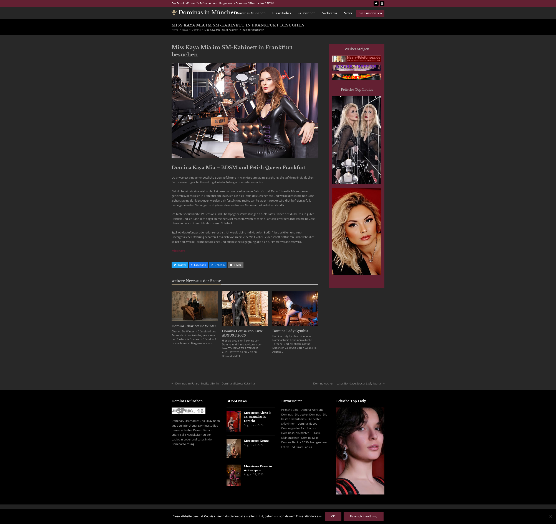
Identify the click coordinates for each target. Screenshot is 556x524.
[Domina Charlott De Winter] (195, 306)
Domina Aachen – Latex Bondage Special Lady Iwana (347, 383)
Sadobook (307, 428)
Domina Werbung (312, 410)
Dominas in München (208, 12)
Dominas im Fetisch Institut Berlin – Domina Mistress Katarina (215, 383)
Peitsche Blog (289, 410)
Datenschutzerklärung (363, 516)
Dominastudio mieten (295, 433)
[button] (180, 265)
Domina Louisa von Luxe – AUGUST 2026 (244, 333)
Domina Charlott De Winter (194, 326)
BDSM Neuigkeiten (314, 442)
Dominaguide (290, 428)
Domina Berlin (290, 442)
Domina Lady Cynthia (290, 331)
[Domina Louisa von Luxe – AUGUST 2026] (245, 308)
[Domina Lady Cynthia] (295, 308)
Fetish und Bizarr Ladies (296, 447)
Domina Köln (309, 438)
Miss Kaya (178, 251)
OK (333, 516)
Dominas (287, 414)
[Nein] (550, 516)
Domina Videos (307, 423)
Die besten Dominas (308, 414)
